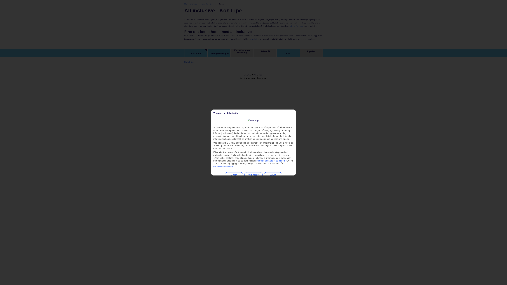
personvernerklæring (223, 166)
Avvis (273, 175)
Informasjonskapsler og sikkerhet (271, 161)
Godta (234, 175)
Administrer (253, 175)
